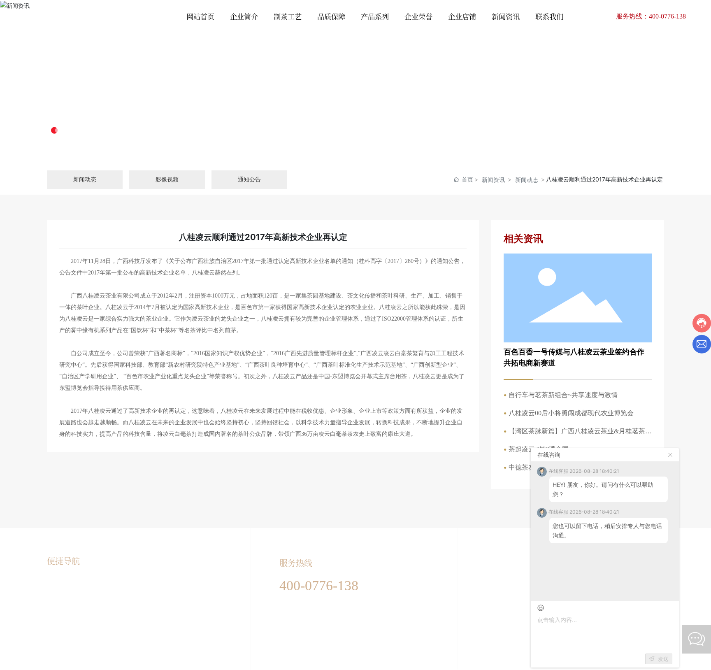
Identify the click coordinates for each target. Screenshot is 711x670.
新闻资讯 (80, 105)
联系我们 (128, 627)
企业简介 (58, 585)
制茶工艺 (58, 599)
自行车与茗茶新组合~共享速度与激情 (563, 394)
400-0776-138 (318, 585)
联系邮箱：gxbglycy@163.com (319, 626)
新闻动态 (526, 179)
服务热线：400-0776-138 (651, 16)
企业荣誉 (128, 584)
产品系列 (58, 627)
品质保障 (58, 613)
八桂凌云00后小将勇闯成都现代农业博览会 (571, 412)
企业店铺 (128, 599)
